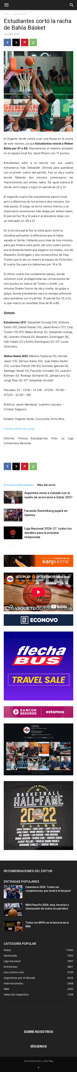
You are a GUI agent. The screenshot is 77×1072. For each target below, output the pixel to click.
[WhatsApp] (33, 42)
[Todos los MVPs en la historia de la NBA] (13, 926)
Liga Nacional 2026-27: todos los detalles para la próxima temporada (48, 533)
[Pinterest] (24, 42)
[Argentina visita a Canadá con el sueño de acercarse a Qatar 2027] (13, 497)
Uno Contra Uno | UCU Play (38, 1061)
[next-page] (12, 546)
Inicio (6, 13)
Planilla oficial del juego (19, 428)
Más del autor (46, 485)
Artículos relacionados (19, 485)
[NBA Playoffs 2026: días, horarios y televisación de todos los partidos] (13, 909)
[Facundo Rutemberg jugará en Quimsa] (13, 515)
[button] (6, 5)
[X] (16, 42)
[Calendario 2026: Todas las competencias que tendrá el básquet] (13, 891)
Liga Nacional (20, 13)
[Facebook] (7, 42)
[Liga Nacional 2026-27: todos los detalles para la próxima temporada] (13, 532)
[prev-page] (6, 546)
